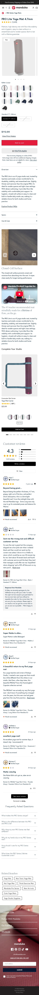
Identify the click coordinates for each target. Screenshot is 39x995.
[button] (37, 2)
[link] (19, 22)
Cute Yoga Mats (10, 893)
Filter (20, 471)
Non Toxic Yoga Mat (23, 878)
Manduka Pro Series (11, 888)
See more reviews (19, 796)
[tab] (15, 79)
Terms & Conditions (19, 990)
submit (19, 970)
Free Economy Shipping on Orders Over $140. (19, 2)
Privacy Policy (19, 992)
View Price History (9, 136)
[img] (14, 479)
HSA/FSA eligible (20, 151)
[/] (20, 7)
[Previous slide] (5, 255)
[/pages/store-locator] (9, 7)
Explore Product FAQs (9, 206)
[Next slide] (34, 255)
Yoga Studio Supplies (12, 898)
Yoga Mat (7, 878)
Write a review (19, 464)
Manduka (21, 988)
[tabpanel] (18, 56)
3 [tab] (21, 79)
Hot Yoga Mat (9, 883)
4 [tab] (24, 79)
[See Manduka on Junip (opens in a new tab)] (24, 801)
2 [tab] (18, 79)
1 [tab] (15, 79)
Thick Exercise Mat (26, 883)
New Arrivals (29, 888)
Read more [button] (16, 567)
